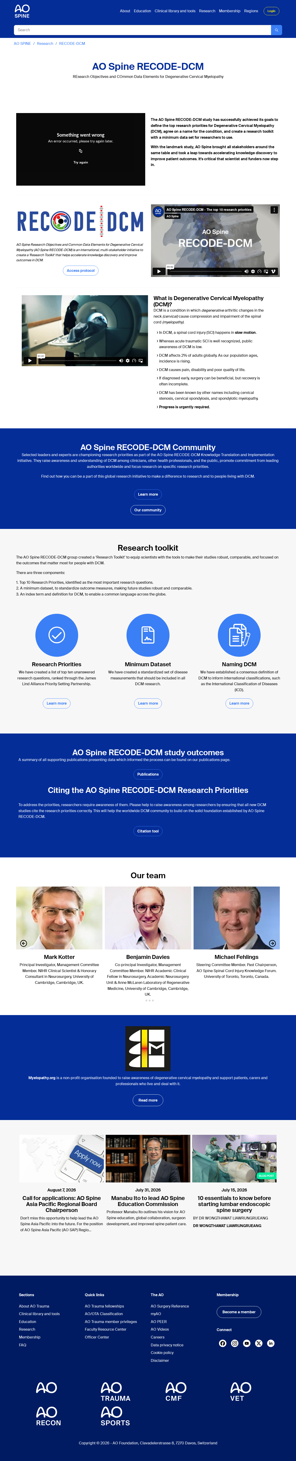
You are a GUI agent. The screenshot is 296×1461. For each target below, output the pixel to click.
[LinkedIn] (271, 1343)
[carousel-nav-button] (23, 943)
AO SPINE (22, 43)
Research (45, 43)
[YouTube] (247, 1343)
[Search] (276, 30)
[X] (259, 1344)
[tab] (143, 1000)
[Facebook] (223, 1344)
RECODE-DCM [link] (72, 43)
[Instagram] (235, 1344)
